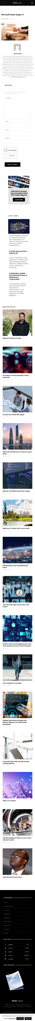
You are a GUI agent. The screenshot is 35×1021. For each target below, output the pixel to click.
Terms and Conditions (10, 1006)
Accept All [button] (20, 1018)
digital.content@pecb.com (19, 77)
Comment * (8, 98)
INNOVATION (7, 925)
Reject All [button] (28, 1018)
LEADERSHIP (7, 914)
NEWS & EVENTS (8, 921)
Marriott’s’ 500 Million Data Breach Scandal (16, 491)
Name (7, 121)
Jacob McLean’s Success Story (12, 877)
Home (5, 902)
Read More (12, 1018)
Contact (6, 933)
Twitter (18, 948)
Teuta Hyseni (4, 18)
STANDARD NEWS (8, 906)
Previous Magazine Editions (23, 1004)
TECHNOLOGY (7, 918)
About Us (12, 1004)
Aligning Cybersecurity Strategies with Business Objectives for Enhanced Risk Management (15, 722)
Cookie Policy (28, 1006)
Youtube (18, 955)
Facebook (18, 944)
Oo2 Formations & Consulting (12, 683)
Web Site (8, 138)
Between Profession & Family (12, 338)
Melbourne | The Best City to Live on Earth (16, 528)
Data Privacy (20, 1006)
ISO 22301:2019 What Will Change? (13, 414)
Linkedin (18, 951)
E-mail (7, 129)
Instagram (18, 959)
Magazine (6, 929)
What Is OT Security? (9, 800)
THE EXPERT (7, 910)
